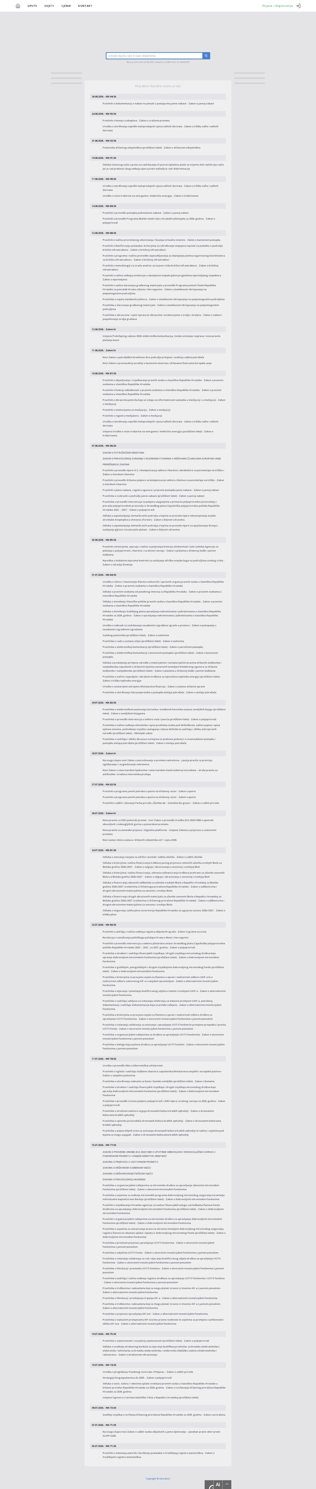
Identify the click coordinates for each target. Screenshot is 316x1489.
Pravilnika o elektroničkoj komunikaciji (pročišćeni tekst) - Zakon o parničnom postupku (153, 647)
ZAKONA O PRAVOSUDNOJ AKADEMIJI (124, 1179)
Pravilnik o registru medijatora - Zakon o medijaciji (132, 415)
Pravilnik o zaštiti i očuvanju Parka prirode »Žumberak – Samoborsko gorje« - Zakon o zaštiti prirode (161, 803)
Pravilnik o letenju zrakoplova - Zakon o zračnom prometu (136, 120)
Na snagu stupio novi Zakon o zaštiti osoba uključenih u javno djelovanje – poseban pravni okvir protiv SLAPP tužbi (161, 1433)
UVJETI (49, 6)
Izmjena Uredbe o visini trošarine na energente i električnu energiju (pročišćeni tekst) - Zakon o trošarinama (158, 433)
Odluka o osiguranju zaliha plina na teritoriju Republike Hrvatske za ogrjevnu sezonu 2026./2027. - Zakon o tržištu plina (164, 912)
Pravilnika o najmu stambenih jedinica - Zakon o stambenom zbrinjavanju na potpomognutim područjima (164, 299)
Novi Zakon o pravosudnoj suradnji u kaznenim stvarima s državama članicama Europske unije (157, 363)
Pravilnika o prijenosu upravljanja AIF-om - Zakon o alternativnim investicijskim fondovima (155, 1313)
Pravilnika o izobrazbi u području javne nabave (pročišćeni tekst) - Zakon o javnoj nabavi (153, 495)
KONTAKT (85, 6)
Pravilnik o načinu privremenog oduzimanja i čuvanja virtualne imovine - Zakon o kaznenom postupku (161, 240)
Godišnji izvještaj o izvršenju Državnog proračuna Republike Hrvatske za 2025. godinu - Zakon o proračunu (164, 1414)
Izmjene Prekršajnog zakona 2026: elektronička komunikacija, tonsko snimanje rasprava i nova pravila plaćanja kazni (161, 338)
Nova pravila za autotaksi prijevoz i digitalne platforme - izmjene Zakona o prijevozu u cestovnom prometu (159, 832)
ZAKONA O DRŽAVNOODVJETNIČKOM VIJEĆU (128, 1173)
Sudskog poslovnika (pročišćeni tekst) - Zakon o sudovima (136, 635)
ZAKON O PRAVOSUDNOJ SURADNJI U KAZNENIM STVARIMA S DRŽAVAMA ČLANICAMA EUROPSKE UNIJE (162, 458)
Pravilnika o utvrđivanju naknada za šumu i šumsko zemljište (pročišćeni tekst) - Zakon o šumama (159, 1081)
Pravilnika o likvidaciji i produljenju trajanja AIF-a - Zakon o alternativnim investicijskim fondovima (160, 1298)
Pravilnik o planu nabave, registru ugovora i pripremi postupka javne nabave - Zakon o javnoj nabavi (161, 490)
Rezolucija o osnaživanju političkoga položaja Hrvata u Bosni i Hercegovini (146, 937)
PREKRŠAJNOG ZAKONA (116, 464)
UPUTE (32, 6)
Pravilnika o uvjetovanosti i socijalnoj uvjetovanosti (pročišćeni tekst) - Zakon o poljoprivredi (156, 1340)
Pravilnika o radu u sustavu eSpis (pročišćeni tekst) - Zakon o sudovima (143, 641)
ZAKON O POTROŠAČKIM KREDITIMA (123, 452)
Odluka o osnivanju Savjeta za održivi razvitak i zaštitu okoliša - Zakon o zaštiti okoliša (152, 857)
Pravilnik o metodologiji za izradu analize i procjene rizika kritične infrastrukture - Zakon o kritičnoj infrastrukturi (160, 267)
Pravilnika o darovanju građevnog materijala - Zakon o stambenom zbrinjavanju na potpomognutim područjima (161, 307)
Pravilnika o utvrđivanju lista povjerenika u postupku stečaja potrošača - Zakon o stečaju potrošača (159, 692)
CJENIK (66, 6)
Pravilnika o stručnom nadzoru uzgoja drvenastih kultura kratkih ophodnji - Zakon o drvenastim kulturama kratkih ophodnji (158, 1113)
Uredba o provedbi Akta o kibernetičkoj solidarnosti (133, 1065)
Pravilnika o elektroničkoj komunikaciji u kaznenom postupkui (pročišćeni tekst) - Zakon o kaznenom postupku (160, 654)
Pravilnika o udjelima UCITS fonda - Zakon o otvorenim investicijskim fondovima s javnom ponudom (160, 1252)
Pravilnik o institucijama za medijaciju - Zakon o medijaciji (136, 409)
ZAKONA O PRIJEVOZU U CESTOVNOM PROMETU (130, 1161)
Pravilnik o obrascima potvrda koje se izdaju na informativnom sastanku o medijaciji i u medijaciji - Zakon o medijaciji (164, 402)
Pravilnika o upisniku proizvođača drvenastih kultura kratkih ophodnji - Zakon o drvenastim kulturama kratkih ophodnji (162, 1122)
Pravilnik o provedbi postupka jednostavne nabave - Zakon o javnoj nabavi (146, 212)
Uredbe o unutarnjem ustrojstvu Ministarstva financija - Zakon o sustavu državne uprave (154, 686)
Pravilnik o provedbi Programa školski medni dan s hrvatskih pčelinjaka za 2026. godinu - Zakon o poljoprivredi (159, 220)
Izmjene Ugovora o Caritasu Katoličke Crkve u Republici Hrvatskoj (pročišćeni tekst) (150, 1397)
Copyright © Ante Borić (158, 1478)
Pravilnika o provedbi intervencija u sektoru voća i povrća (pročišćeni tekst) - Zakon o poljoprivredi (159, 719)
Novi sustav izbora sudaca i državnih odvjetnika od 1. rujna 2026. (140, 840)
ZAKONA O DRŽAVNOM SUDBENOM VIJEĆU (127, 1167)
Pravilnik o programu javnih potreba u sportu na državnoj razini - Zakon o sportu (149, 791)
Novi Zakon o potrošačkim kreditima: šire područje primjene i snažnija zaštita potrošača (153, 357)
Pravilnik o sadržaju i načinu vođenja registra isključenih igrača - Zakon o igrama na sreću (154, 931)
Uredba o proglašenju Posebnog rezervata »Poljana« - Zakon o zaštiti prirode (148, 1371)
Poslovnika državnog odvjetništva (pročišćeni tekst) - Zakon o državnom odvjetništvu (151, 147)
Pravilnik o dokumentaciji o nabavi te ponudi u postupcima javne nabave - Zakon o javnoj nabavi (158, 103)
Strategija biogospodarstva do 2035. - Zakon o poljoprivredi (137, 1377)
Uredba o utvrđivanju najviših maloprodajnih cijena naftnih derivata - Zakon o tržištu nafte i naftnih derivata (160, 128)
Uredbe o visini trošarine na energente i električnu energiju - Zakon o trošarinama (150, 195)
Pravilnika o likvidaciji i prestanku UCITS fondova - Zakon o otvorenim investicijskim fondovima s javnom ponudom (163, 1270)
